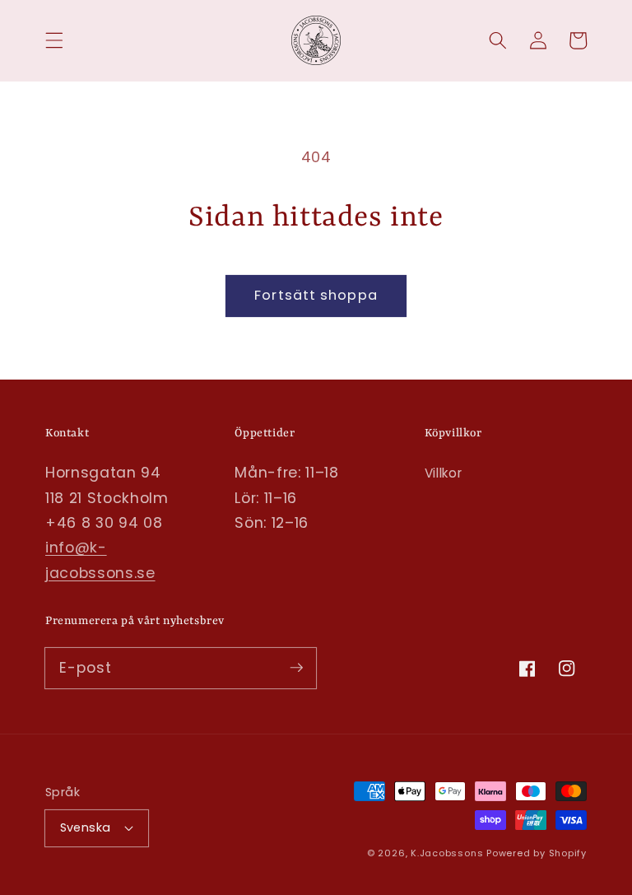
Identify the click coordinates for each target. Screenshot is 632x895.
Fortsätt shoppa (316, 295)
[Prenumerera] (296, 668)
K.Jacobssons (448, 853)
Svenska (85, 827)
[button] (54, 40)
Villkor (443, 473)
